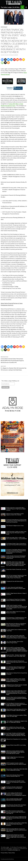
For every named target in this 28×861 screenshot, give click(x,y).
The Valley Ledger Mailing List (10, 381)
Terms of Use (11, 852)
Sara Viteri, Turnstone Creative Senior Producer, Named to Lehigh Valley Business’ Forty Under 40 (16, 812)
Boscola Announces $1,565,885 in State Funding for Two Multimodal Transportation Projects (15, 782)
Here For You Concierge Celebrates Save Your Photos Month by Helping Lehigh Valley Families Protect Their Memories (16, 576)
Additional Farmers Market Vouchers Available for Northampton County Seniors (16, 685)
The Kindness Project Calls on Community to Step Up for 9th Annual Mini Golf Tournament (16, 544)
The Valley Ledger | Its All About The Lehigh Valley (11, 7)
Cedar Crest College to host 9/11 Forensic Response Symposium (15, 612)
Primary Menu (26, 7)
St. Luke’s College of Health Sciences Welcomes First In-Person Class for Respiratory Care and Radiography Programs (16, 794)
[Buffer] (5, 62)
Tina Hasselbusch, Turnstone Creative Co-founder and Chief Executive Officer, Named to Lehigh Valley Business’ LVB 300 (16, 704)
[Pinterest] (14, 59)
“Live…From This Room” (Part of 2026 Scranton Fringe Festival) (14, 642)
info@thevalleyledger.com (14, 850)
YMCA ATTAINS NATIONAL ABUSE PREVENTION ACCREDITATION (14, 799)
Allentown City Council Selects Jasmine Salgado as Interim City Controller (15, 514)
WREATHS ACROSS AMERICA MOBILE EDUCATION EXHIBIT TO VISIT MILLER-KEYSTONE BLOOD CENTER (15, 752)
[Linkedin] (11, 59)
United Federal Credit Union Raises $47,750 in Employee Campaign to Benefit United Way (16, 710)
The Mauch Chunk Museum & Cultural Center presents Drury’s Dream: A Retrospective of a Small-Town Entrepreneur (16, 521)
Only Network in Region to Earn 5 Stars (15, 525)
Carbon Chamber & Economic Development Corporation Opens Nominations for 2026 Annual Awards (16, 557)
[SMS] (2, 62)
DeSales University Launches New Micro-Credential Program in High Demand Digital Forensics (16, 509)
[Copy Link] (23, 59)
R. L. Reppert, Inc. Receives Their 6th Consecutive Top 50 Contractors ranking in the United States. (13, 368)
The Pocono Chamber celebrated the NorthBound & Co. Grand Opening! (14, 787)
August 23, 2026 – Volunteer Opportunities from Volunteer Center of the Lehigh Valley (16, 655)
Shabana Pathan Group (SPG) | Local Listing (16, 745)
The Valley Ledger (13, 55)
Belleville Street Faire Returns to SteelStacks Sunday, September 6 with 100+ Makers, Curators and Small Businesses (16, 625)
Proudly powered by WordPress (7, 859)
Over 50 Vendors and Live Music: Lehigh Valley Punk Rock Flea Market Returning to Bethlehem (16, 824)
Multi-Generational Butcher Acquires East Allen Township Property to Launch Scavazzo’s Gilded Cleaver (16, 830)
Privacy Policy (4, 852)
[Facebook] (2, 59)
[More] (8, 62)
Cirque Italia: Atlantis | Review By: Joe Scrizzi (16, 569)
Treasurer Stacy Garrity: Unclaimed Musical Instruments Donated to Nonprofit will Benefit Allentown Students (16, 698)
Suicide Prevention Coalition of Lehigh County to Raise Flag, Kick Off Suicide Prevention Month (16, 533)
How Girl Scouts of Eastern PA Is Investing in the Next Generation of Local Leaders (16, 805)
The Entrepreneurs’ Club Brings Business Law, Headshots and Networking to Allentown (16, 618)
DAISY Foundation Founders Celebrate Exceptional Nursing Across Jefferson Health (16, 763)
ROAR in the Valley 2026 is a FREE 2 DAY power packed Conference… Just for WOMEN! (16, 538)
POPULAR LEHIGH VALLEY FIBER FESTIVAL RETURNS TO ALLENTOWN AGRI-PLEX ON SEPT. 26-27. (16, 818)
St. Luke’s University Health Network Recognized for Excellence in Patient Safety (15, 588)
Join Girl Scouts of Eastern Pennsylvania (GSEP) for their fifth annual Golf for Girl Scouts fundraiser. (16, 662)
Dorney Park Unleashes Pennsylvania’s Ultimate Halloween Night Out (15, 775)
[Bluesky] (8, 59)
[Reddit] (17, 59)
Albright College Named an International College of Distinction (15, 758)
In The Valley (4, 27)
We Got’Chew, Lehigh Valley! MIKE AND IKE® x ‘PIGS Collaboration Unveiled (16, 769)
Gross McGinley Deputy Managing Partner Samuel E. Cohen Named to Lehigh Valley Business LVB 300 (15, 668)
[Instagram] (20, 59)
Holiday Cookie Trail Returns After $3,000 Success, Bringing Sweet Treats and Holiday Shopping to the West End (16, 680)
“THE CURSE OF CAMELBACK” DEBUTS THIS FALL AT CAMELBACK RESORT (16, 722)
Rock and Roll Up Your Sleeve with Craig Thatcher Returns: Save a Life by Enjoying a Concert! (15, 728)
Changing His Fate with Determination (14, 581)
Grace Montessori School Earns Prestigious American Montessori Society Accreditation (16, 600)
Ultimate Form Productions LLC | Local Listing (16, 739)
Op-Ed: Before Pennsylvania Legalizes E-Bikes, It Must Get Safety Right (16, 716)
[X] (5, 59)
